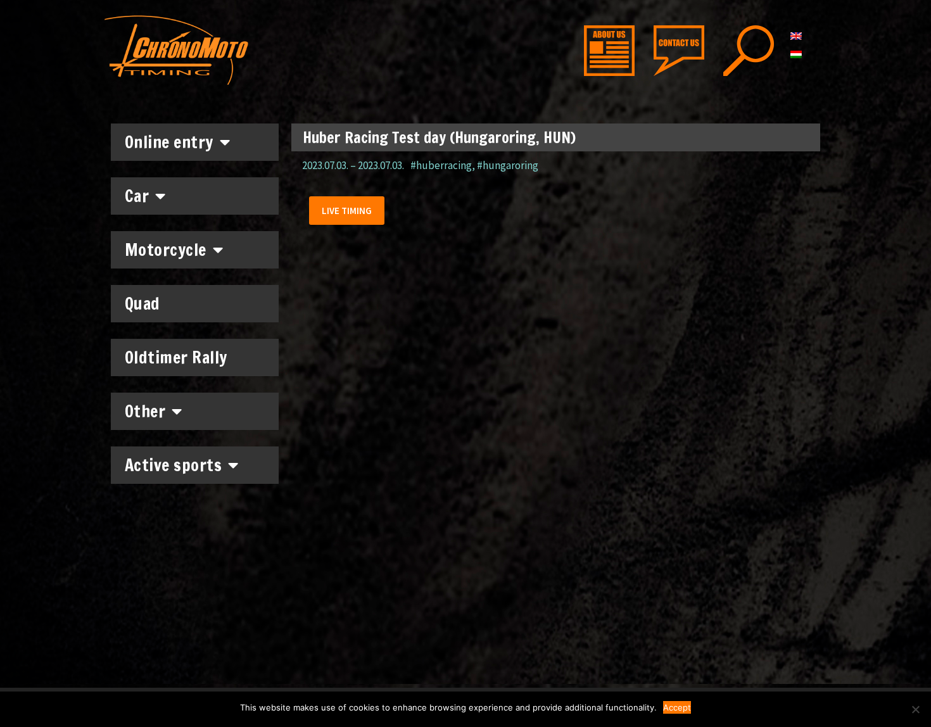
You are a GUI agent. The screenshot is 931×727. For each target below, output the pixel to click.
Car (137, 196)
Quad (142, 303)
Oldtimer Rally (176, 357)
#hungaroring (507, 165)
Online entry (169, 142)
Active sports (173, 465)
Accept (677, 707)
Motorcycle (165, 250)
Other (145, 411)
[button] (346, 210)
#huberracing (441, 165)
